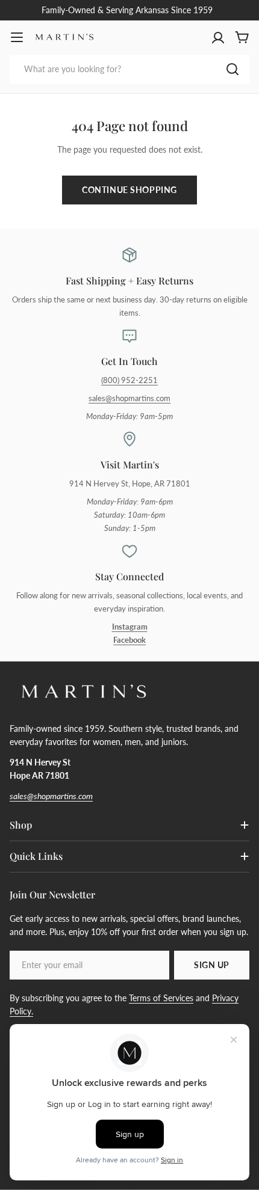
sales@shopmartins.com (129, 398)
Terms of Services (161, 998)
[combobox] (129, 69)
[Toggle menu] (17, 37)
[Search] (232, 69)
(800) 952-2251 (129, 380)
